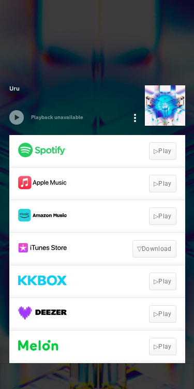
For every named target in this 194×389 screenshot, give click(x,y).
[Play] (16, 117)
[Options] (135, 118)
